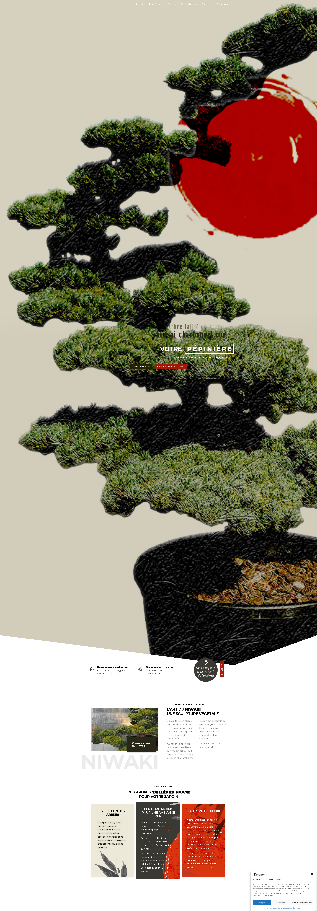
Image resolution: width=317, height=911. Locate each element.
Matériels (156, 4)
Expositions (189, 4)
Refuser (281, 902)
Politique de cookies (273, 908)
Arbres (141, 4)
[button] (312, 874)
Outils (172, 4)
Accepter (261, 902)
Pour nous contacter (112, 667)
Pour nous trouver (159, 667)
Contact (222, 4)
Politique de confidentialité (290, 908)
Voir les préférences (302, 902)
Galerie (207, 4)
